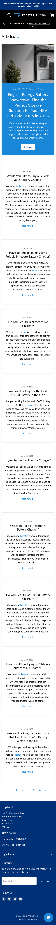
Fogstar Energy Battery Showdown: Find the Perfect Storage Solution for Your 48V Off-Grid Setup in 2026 (28, 105)
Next (41, 790)
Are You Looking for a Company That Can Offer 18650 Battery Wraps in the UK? (28, 737)
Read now (28, 147)
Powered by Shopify (28, 919)
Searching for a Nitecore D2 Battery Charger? (28, 527)
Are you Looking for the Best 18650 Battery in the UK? (28, 392)
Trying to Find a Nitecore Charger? (28, 460)
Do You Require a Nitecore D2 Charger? (28, 323)
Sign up (45, 880)
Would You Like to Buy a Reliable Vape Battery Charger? (28, 177)
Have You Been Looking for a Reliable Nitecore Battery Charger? (28, 254)
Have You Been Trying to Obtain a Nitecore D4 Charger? (28, 666)
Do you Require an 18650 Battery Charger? (28, 596)
